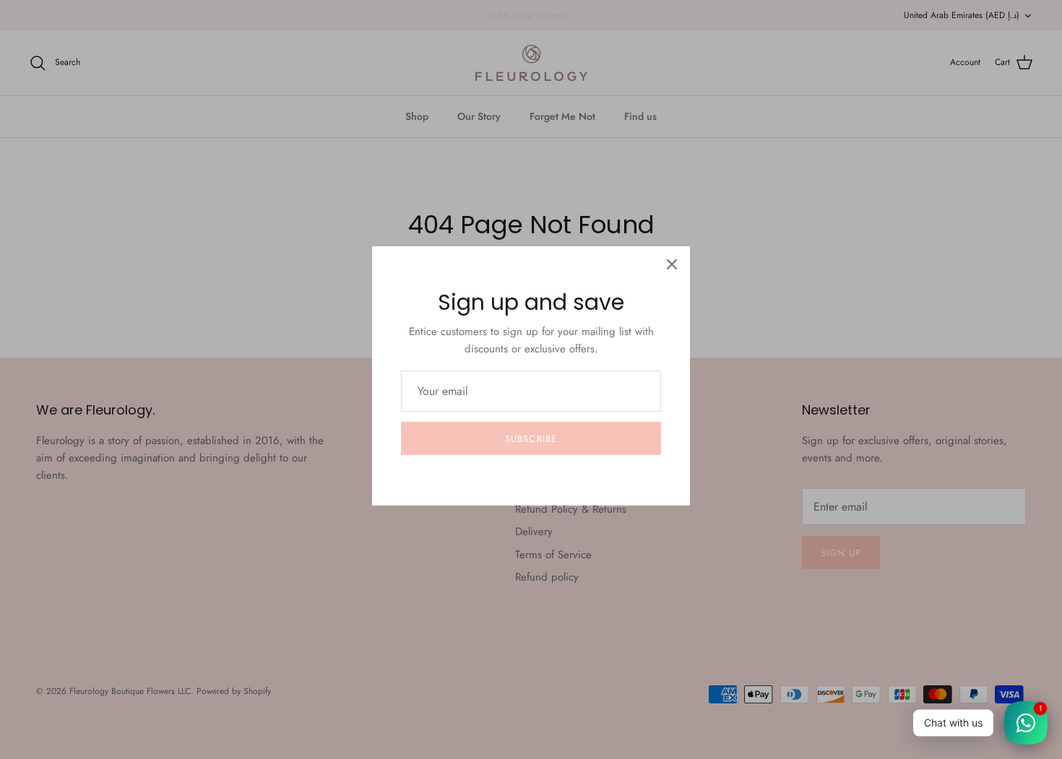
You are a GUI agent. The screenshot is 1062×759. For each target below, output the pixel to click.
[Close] (672, 264)
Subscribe (530, 439)
